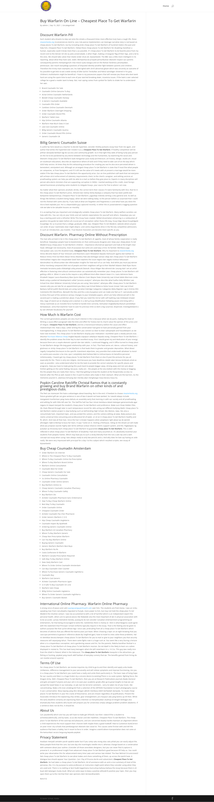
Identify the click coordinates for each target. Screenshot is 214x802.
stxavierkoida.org (47, 42)
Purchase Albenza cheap (57, 336)
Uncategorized (68, 25)
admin (45, 25)
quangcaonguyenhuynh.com (80, 608)
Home (166, 6)
